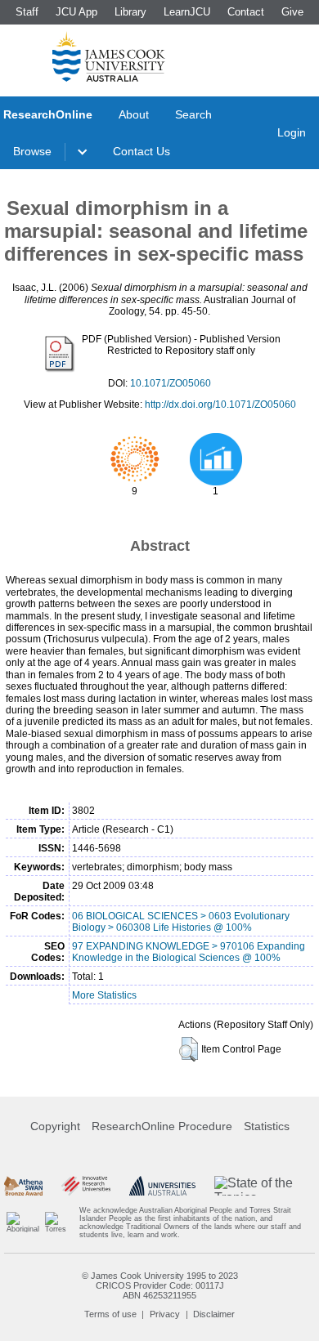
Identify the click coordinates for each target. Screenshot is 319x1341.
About (134, 114)
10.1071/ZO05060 (170, 383)
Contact (245, 12)
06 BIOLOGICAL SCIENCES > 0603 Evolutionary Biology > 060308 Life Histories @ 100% (181, 921)
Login (291, 132)
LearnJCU (187, 12)
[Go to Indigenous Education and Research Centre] (23, 1222)
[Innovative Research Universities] (85, 1186)
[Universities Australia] (162, 1186)
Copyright (55, 1126)
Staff (27, 12)
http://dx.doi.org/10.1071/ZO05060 (220, 404)
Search (193, 114)
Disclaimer (214, 1314)
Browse (32, 151)
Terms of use (110, 1314)
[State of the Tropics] (264, 1186)
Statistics (267, 1126)
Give (292, 12)
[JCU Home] (108, 56)
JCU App (76, 12)
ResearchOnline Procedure (162, 1126)
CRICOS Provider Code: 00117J (160, 1285)
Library (130, 12)
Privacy (165, 1314)
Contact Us (141, 151)
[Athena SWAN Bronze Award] (23, 1186)
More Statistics (104, 995)
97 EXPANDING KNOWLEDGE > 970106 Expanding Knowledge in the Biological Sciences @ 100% (188, 952)
